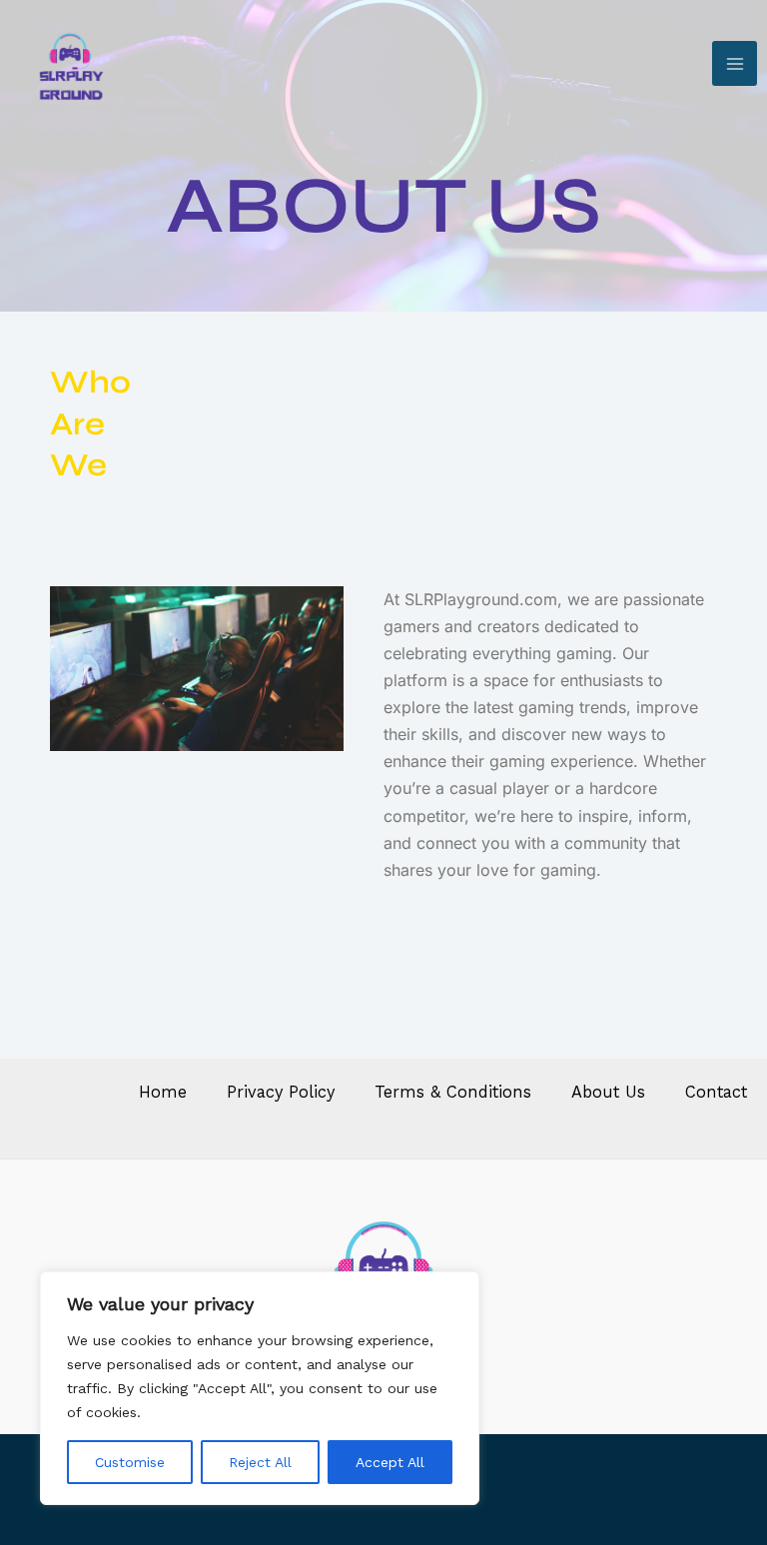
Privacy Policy (281, 1092)
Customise (130, 1462)
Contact (716, 1092)
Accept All (390, 1462)
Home (163, 1092)
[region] (259, 1388)
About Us (608, 1092)
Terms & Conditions (453, 1092)
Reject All (260, 1462)
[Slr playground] (70, 63)
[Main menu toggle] (734, 63)
